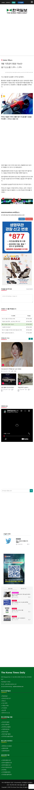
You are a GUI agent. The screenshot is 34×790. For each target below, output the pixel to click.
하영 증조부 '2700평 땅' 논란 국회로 (11, 369)
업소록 (4, 710)
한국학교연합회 (6, 727)
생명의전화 (5, 748)
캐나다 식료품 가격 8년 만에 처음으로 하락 (12, 330)
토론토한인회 (5, 729)
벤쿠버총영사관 (6, 765)
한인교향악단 (5, 724)
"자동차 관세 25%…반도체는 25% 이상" (11, 321)
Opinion (18, 538)
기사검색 (20, 2)
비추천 (29, 219)
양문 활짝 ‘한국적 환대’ (7, 387)
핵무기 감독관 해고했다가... (8, 332)
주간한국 (4, 708)
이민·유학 (4, 703)
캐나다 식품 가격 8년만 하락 (8, 318)
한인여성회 (5, 731)
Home (5, 60)
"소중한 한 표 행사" (6, 327)
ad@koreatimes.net (18, 686)
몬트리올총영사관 (7, 762)
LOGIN (3, 2)
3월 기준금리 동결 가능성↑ (8, 324)
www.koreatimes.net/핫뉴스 (10, 212)
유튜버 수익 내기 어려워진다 (18, 618)
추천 (22, 219)
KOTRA (4, 769)
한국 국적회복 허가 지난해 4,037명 (20, 602)
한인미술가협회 (6, 734)
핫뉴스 (10, 60)
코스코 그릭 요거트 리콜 (17, 610)
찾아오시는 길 (6, 712)
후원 (13, 2)
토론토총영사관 (6, 760)
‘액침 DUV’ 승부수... (23, 387)
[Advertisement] (17, 36)
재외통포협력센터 (7, 774)
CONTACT (8, 2)
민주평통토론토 (6, 772)
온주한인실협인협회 (7, 736)
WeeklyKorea (15, 592)
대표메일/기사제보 (5, 681)
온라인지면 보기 (6, 698)
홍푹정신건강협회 (7, 746)
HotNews (14, 600)
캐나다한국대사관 (7, 767)
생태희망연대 (5, 750)
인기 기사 (10, 588)
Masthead (4, 696)
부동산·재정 (5, 705)
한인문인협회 (5, 722)
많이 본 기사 (23, 588)
